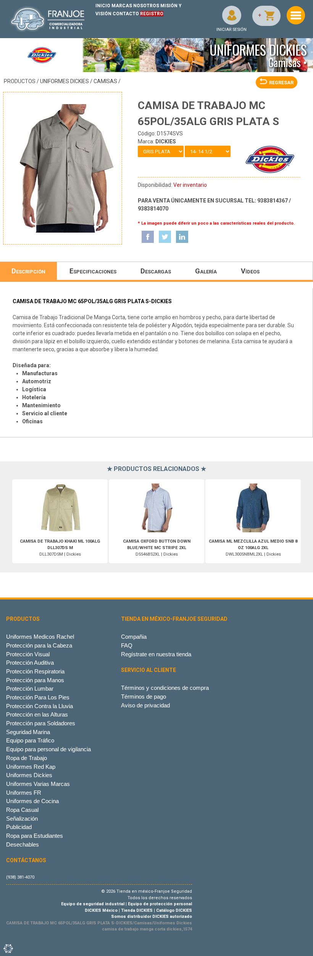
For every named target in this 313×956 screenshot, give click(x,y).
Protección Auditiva (30, 662)
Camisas (105, 81)
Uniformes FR (23, 792)
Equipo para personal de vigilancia (48, 749)
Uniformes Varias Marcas (38, 784)
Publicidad (19, 827)
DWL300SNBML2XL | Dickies (253, 548)
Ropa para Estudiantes (34, 835)
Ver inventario (190, 185)
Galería (206, 271)
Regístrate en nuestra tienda (156, 654)
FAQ (126, 645)
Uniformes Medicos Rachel (40, 636)
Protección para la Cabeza (39, 645)
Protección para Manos (35, 680)
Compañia (134, 636)
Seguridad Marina (28, 732)
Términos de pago (143, 696)
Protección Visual (28, 654)
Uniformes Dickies (64, 81)
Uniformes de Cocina (32, 801)
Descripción (28, 271)
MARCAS (121, 5)
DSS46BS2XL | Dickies (156, 548)
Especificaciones (92, 271)
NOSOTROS (146, 5)
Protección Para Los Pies (37, 697)
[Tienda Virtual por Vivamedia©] (7, 948)
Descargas (155, 271)
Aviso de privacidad (145, 705)
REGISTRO (151, 13)
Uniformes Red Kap (30, 766)
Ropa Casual (22, 810)
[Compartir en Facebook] (148, 237)
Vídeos (250, 271)
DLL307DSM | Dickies (60, 548)
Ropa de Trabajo (26, 758)
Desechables (22, 844)
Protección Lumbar (29, 688)
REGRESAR (281, 82)
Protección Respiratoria (35, 671)
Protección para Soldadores (40, 723)
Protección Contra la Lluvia (39, 706)
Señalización (22, 818)
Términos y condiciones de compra (165, 687)
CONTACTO (126, 13)
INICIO (102, 5)
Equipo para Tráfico (30, 740)
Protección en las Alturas (37, 714)
